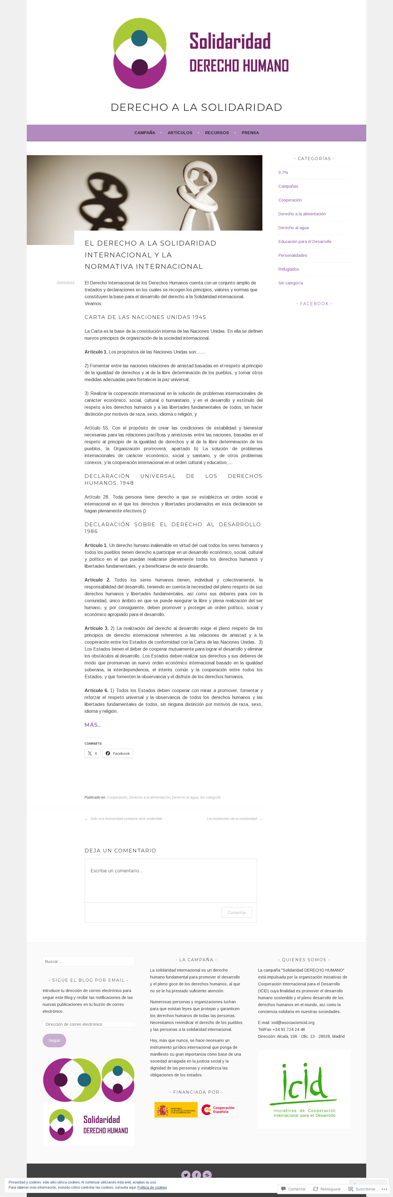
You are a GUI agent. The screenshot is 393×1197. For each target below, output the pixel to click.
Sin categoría (210, 797)
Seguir (54, 1040)
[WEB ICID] (207, 1175)
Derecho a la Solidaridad (196, 107)
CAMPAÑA (144, 132)
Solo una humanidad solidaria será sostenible (125, 819)
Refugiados (288, 269)
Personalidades (292, 255)
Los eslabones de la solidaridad (232, 819)
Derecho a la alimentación (149, 797)
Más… (93, 725)
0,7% (283, 172)
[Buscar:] (89, 961)
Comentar (237, 912)
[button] (72, 1080)
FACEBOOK (314, 303)
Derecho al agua (185, 797)
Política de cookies (152, 1187)
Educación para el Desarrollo (304, 241)
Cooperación (117, 797)
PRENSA (250, 132)
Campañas (288, 186)
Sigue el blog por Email (88, 980)
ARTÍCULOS (180, 132)
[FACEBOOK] (196, 1175)
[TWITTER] (185, 1175)
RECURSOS (217, 132)
